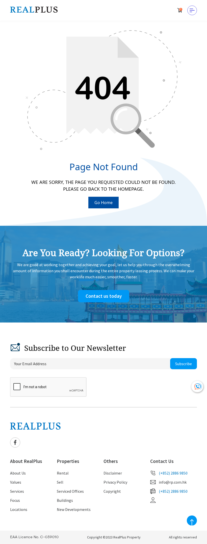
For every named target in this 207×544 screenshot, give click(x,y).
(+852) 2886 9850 (173, 473)
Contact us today (104, 296)
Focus (15, 500)
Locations (18, 509)
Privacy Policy (115, 482)
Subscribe (183, 363)
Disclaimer (113, 473)
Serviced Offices (70, 491)
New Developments (74, 509)
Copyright (112, 491)
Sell (60, 482)
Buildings (65, 500)
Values (15, 482)
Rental (63, 473)
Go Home (103, 202)
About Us (18, 473)
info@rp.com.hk (173, 482)
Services (17, 491)
